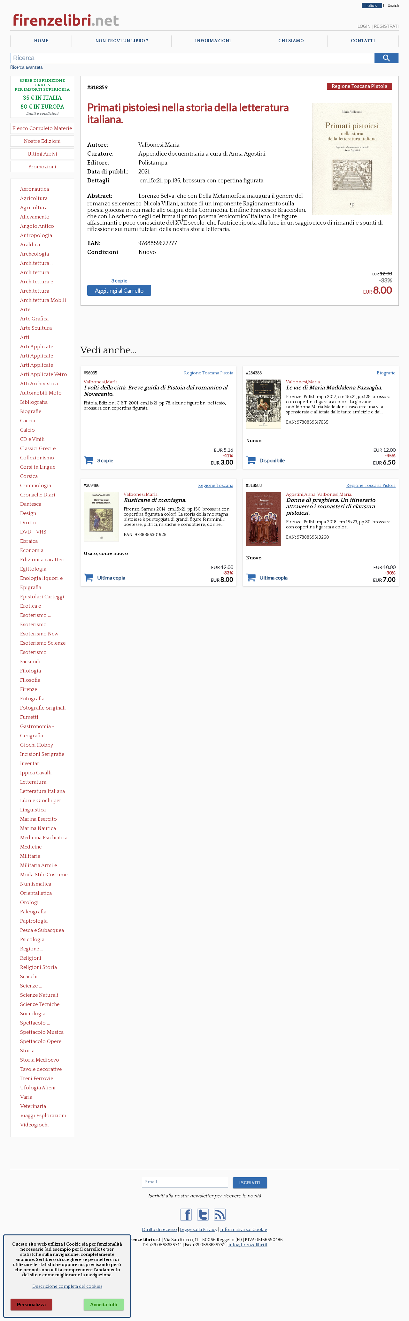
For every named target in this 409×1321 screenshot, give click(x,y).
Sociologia (32, 1014)
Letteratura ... (35, 782)
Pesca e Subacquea (42, 930)
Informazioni (213, 40)
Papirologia (34, 921)
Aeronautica (34, 189)
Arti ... (27, 337)
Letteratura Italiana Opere (42, 791)
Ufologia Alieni (38, 1088)
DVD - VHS (33, 532)
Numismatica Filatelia (35, 884)
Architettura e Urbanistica (36, 282)
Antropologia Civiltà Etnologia (39, 236)
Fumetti (29, 717)
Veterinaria (33, 1106)
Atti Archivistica (39, 384)
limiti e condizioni (42, 113)
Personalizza (31, 1304)
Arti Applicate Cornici (36, 356)
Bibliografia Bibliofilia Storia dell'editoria (39, 402)
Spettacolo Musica (42, 1032)
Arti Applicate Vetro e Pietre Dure (43, 375)
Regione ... (31, 949)
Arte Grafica (34, 319)
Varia (26, 1097)
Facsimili (30, 661)
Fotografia (32, 699)
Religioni (30, 958)
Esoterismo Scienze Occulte (43, 643)
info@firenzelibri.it (247, 1245)
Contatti (363, 40)
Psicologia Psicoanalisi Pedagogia (34, 940)
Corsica (29, 476)
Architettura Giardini (34, 291)
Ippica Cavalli (36, 773)
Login (364, 26)
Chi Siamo (291, 40)
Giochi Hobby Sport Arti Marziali (42, 745)
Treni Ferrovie (36, 1078)
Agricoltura (34, 198)
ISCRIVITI (250, 1182)
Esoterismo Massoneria (33, 625)
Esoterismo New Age (39, 634)
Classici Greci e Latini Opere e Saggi (43, 449)
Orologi (29, 902)
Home (41, 40)
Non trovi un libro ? (121, 40)
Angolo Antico (37, 226)
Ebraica (29, 541)
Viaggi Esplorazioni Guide (43, 1116)
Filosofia (30, 680)
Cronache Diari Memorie (37, 495)
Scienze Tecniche (39, 1004)
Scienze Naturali (39, 995)
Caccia (27, 421)
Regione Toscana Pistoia (359, 86)
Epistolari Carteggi (42, 597)
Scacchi (29, 976)
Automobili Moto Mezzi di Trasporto (42, 393)
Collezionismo (37, 458)
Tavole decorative (41, 1069)
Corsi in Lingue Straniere (37, 467)
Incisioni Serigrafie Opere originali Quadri (42, 754)
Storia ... (29, 1051)
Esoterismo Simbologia (33, 653)
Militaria (30, 856)
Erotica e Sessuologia (34, 606)
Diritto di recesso (159, 1229)
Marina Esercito (38, 819)
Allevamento (35, 217)
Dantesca (30, 504)
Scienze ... (31, 986)
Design (28, 513)
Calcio (27, 430)
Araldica (30, 245)
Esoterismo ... (35, 615)
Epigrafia (30, 587)
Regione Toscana (215, 485)
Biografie (30, 411)
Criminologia (35, 485)
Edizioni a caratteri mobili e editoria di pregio (43, 560)
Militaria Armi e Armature (38, 866)
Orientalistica (36, 893)
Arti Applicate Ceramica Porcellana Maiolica (43, 347)
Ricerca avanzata (26, 67)
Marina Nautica (38, 828)
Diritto (28, 523)
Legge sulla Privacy (198, 1229)
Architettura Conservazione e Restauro (39, 273)
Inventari (30, 763)
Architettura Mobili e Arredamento (43, 300)
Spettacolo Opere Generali (40, 1042)
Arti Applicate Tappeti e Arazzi (39, 365)
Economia (31, 550)
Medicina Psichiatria (43, 838)
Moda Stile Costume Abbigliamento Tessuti (43, 875)
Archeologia (34, 254)
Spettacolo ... (35, 1023)
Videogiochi (34, 1125)
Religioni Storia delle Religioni (38, 968)
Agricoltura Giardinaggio (35, 208)
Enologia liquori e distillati (41, 578)
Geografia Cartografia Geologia (33, 736)
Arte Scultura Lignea (36, 328)
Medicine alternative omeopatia (32, 847)
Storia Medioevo (39, 1060)
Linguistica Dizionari (33, 810)
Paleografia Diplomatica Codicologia (34, 912)
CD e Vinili (32, 439)
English (393, 5)
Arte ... (27, 309)
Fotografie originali (43, 708)
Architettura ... (36, 263)
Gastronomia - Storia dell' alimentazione (37, 727)
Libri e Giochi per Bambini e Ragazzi (41, 801)
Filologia (30, 671)
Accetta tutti (103, 1304)
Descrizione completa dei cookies (67, 1286)
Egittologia (33, 569)
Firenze (28, 689)
